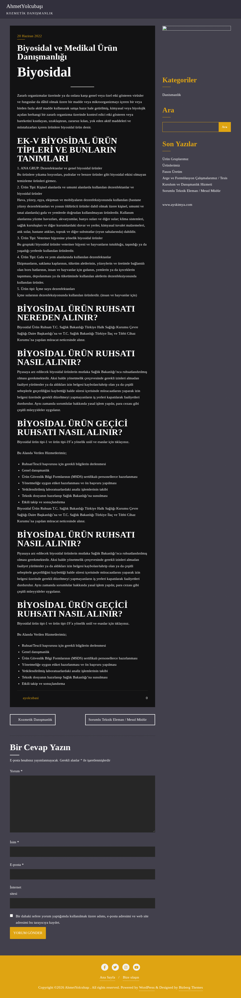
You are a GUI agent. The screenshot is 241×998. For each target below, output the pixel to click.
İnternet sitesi (15, 890)
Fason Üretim (172, 172)
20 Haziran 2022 (29, 36)
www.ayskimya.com (177, 204)
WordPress (147, 987)
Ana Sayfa (107, 977)
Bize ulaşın (131, 977)
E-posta (17, 865)
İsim (14, 842)
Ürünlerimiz (171, 165)
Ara (168, 110)
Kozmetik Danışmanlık (35, 719)
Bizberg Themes (191, 987)
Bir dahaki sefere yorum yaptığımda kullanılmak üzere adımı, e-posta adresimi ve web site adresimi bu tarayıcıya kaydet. (82, 919)
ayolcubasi (30, 698)
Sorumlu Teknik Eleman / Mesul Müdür (117, 719)
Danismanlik (171, 95)
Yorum (16, 771)
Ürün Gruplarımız (175, 159)
